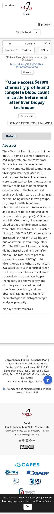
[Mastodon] (23, 440)
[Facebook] (30, 440)
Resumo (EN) (12, 50)
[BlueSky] (20, 440)
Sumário (30, 43)
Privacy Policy (43, 501)
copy (27, 72)
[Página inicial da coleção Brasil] (27, 417)
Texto (25, 50)
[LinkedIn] (27, 440)
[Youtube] (34, 440)
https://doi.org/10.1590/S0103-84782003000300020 (27, 65)
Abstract (11, 136)
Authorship (26, 116)
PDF (43, 50)
